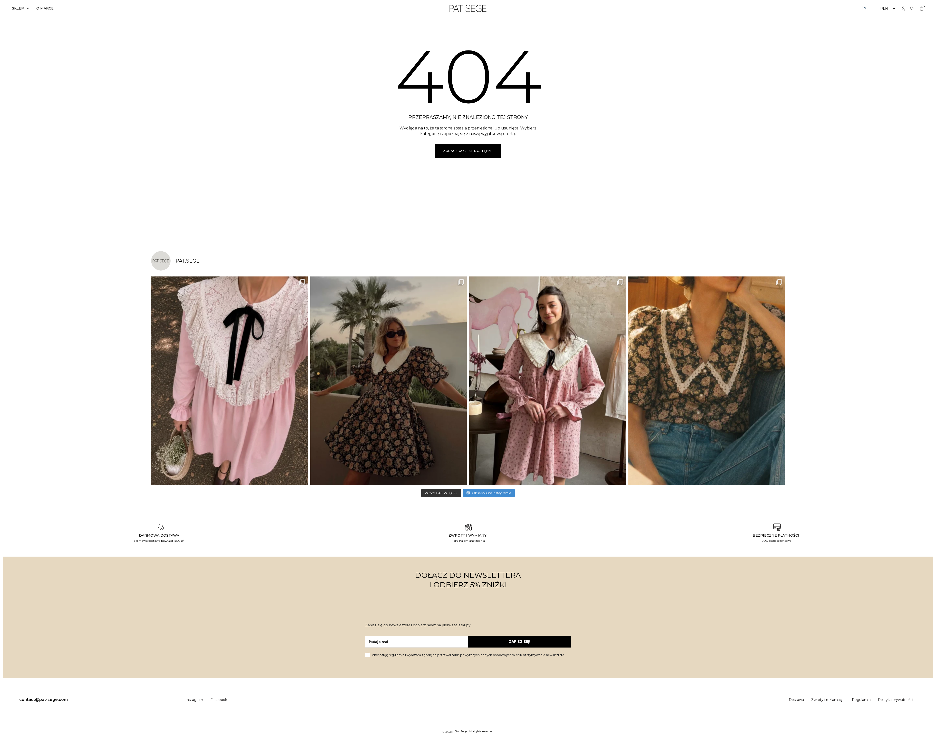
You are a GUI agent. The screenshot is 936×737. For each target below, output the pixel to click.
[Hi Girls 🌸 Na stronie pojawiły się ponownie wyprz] (547, 380)
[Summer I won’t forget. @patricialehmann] (388, 380)
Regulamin (861, 700)
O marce (45, 8)
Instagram (194, 700)
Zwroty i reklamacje (828, 700)
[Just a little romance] (706, 380)
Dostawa (796, 700)
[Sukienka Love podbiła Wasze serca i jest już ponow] (229, 380)
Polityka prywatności (895, 700)
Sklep (18, 8)
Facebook (218, 700)
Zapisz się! (519, 641)
